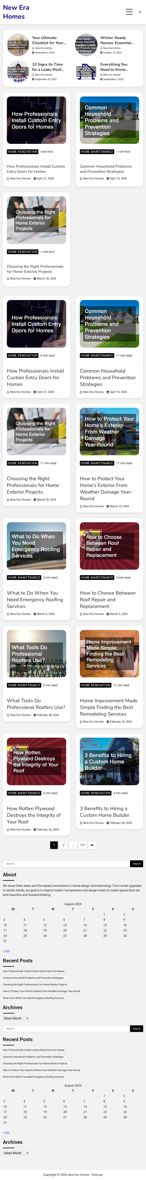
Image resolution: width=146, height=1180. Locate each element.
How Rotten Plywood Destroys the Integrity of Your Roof (34, 815)
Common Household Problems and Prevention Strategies (106, 169)
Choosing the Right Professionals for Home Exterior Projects (35, 269)
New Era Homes (16, 12)
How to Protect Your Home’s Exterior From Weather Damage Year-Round (106, 488)
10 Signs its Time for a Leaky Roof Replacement (47, 69)
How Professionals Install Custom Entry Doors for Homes (36, 169)
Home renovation (22, 152)
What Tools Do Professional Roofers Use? (36, 704)
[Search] (140, 12)
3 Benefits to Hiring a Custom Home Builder (104, 812)
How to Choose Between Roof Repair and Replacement (108, 600)
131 (82, 845)
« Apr (6, 951)
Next (92, 845)
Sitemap (97, 1175)
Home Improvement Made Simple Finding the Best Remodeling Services (108, 707)
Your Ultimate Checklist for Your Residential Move (47, 43)
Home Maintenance (97, 152)
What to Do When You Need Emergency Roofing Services (35, 600)
